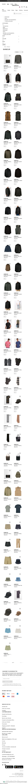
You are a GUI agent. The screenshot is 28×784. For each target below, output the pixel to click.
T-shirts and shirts (9, 21)
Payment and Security (6, 714)
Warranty (4, 743)
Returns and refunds (6, 718)
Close (4, 44)
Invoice (3, 741)
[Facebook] (3, 765)
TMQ (15, 4)
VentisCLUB (4, 706)
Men (8, 4)
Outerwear (7, 16)
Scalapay (4, 710)
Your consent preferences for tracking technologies (15, 781)
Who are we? (5, 737)
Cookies (4, 750)
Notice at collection (4, 783)
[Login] (22, 6)
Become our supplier (6, 733)
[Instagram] (5, 765)
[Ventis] (15, 5)
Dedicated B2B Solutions (7, 731)
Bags (16, 10)
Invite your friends (6, 708)
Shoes (12, 10)
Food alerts (4, 723)
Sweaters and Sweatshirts (10, 19)
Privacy (3, 744)
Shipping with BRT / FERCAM (8, 725)
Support (3, 727)
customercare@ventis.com (8, 754)
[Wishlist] (24, 6)
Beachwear (5, 28)
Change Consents (6, 748)
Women (4, 4)
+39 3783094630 (11, 756)
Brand (9, 10)
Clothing (20, 10)
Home (11, 4)
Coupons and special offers (8, 720)
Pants (6, 18)
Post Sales (4, 716)
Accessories (5, 26)
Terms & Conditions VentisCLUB (9, 746)
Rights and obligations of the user (9, 739)
